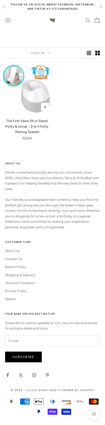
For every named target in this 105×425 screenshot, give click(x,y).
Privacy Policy (16, 291)
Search (10, 299)
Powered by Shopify (76, 390)
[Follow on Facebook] (7, 375)
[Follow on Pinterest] (47, 375)
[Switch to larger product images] (89, 53)
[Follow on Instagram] (34, 375)
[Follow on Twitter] (20, 375)
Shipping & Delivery (20, 275)
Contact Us (13, 259)
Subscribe (23, 357)
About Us (12, 251)
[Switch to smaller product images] (97, 53)
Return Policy (15, 267)
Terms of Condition (20, 283)
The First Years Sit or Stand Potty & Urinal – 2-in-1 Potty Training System (26, 126)
